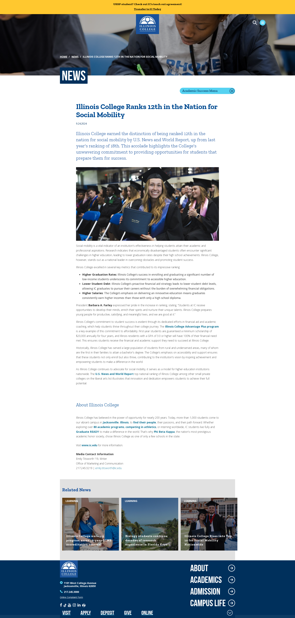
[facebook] (61, 605)
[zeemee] (83, 605)
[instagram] (74, 605)
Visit (66, 613)
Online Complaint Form (71, 597)
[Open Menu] (258, 23)
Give (128, 613)
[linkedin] (79, 605)
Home (63, 56)
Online (147, 613)
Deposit (107, 613)
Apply (86, 613)
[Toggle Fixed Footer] (230, 613)
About (199, 568)
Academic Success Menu (200, 91)
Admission (205, 591)
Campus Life (208, 603)
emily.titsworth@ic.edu (108, 468)
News (75, 56)
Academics (206, 579)
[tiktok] (65, 605)
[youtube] (69, 605)
